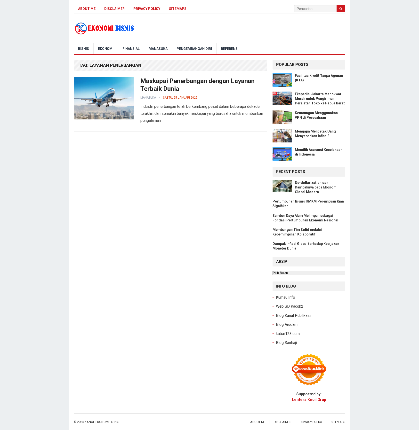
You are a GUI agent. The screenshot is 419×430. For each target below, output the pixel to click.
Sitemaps (177, 9)
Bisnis (83, 49)
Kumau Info (285, 297)
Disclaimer (114, 9)
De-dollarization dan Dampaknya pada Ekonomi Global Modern (316, 187)
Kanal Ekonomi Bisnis (102, 422)
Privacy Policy (146, 9)
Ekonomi (105, 49)
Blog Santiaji (286, 342)
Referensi (230, 49)
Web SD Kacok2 (289, 306)
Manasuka (158, 49)
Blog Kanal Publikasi (293, 315)
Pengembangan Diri (194, 49)
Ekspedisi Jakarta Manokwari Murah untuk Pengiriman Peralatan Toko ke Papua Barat (320, 98)
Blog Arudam (287, 324)
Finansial (131, 49)
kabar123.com (288, 333)
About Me (87, 9)
